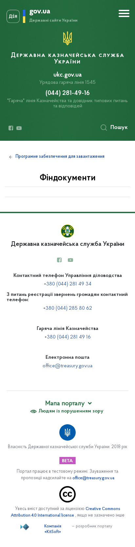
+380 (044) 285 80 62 (67, 308)
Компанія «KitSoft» (52, 529)
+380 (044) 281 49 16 (68, 337)
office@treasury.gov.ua (67, 366)
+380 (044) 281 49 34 (67, 284)
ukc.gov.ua (67, 75)
